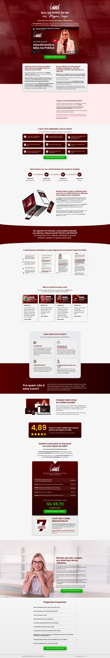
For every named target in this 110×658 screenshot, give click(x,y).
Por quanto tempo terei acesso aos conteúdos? (46, 623)
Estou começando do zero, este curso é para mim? (46, 607)
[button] (23, 264)
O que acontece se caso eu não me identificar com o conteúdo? (50, 639)
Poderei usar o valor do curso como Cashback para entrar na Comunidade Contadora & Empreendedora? (53, 635)
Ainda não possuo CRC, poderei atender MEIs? (45, 611)
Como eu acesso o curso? (40, 615)
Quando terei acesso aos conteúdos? (43, 619)
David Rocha (85, 656)
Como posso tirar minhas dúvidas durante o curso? (47, 630)
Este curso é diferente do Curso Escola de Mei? (45, 643)
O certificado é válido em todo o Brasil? (43, 626)
